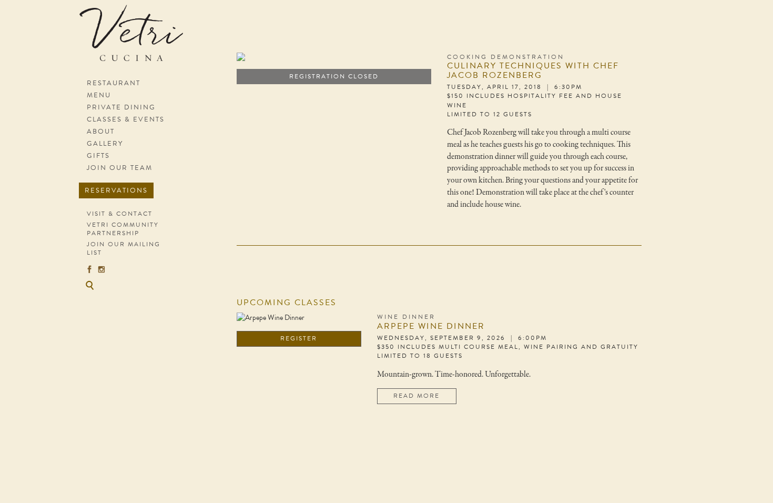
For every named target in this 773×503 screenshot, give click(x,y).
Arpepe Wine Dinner (431, 326)
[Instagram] (101, 269)
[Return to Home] (135, 38)
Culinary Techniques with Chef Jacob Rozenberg (533, 70)
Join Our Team (119, 168)
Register (298, 338)
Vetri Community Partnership (123, 229)
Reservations (116, 190)
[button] (89, 285)
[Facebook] (89, 269)
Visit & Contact (119, 213)
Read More (416, 395)
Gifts (98, 155)
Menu (99, 95)
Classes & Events (126, 119)
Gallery (105, 143)
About (101, 131)
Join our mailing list (123, 248)
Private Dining (121, 107)
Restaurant (113, 83)
